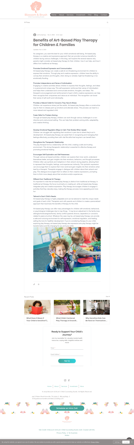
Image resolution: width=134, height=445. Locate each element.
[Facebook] (68, 380)
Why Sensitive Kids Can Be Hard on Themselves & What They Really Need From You (96, 319)
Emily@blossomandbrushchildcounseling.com (48, 399)
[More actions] (100, 35)
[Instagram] (65, 380)
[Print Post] (38, 284)
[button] (70, 14)
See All (108, 296)
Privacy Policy (95, 442)
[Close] (132, 442)
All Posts (27, 22)
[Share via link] (34, 284)
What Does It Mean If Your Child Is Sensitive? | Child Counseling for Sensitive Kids (36, 319)
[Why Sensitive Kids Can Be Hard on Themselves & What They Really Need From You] (96, 307)
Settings (117, 442)
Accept (126, 442)
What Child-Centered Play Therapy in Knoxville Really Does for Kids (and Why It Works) (66, 319)
